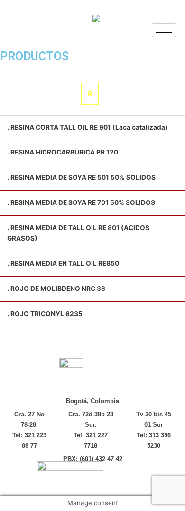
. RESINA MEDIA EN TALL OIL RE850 (63, 263)
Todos (42, 72)
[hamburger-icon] (164, 30)
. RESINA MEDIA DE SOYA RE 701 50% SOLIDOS (81, 202)
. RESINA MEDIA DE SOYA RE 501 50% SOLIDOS (81, 177)
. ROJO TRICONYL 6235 (45, 314)
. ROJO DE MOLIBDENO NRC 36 (56, 288)
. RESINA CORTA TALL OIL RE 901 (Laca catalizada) (87, 127)
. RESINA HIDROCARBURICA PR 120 (62, 152)
